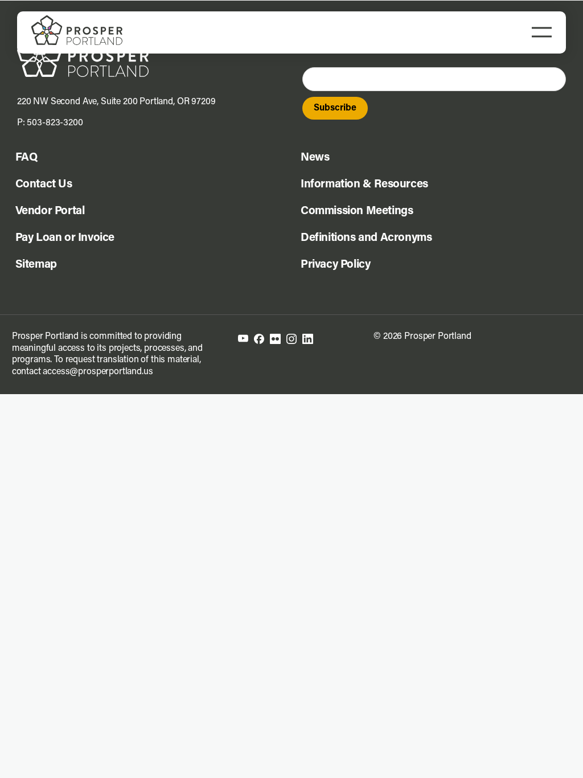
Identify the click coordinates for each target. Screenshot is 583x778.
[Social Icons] (259, 338)
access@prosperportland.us (98, 371)
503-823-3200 (55, 123)
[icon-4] (291, 338)
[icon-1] (243, 338)
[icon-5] (307, 338)
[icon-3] (275, 338)
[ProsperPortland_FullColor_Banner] (76, 19)
